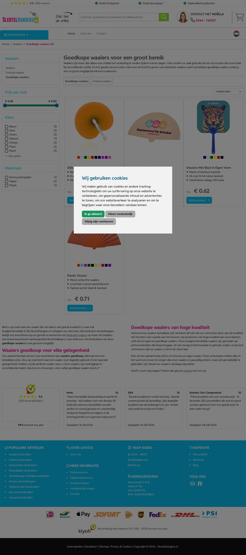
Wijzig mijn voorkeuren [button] (99, 221)
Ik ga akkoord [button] (93, 214)
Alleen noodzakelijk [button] (120, 214)
